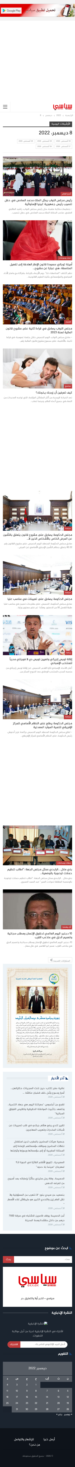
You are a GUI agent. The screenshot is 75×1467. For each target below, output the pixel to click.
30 (27, 1409)
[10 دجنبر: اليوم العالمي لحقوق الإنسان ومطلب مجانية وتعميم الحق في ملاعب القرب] (37, 909)
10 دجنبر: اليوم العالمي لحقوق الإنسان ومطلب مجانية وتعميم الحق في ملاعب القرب (39, 935)
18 (7, 1397)
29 (36, 1409)
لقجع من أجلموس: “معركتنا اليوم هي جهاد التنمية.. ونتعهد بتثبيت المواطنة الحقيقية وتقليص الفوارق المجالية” (36, 1109)
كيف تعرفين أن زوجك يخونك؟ (54, 392)
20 (58, 1403)
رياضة (68, 653)
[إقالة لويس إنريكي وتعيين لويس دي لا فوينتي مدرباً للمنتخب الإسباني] (37, 635)
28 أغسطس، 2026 (26, 141)
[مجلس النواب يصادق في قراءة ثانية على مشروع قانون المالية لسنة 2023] (37, 304)
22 (36, 1403)
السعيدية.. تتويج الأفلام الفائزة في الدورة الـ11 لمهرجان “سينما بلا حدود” (40, 1164)
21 (47, 1403)
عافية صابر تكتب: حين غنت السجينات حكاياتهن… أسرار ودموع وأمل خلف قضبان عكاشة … (37, 1090)
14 (47, 1397)
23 (27, 1403)
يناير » (59, 1414)
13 (58, 1397)
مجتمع (68, 386)
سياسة (68, 528)
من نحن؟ (34, 1444)
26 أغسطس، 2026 (44, 146)
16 (27, 1397)
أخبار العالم (66, 194)
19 (68, 1403)
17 (17, 1397)
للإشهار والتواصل (24, 1439)
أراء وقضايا (66, 927)
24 (17, 1403)
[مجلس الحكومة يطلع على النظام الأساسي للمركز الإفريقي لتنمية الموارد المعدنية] (37, 699)
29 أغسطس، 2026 (44, 141)
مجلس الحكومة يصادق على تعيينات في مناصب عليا (40, 599)
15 (36, 1397)
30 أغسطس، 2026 (63, 141)
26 (68, 1409)
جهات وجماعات (64, 863)
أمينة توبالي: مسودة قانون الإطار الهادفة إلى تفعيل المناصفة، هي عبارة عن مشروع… (41, 266)
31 (17, 1409)
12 (68, 1397)
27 (58, 1409)
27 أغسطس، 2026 (63, 146)
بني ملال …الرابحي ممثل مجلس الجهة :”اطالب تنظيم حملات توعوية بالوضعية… (39, 871)
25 (7, 1403)
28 (47, 1409)
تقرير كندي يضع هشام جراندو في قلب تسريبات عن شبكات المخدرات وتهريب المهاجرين (36, 1127)
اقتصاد (68, 322)
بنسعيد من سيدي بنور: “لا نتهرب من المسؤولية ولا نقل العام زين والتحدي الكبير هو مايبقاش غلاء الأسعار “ (36, 1200)
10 (17, 1391)
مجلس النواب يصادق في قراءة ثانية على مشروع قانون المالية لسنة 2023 (39, 330)
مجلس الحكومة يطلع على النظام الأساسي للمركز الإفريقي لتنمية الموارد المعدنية (42, 725)
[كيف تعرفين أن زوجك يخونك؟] (37, 369)
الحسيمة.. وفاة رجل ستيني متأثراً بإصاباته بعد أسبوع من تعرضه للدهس (36, 1181)
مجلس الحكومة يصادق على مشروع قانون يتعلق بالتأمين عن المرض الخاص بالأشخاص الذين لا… (37, 536)
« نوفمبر (68, 1414)
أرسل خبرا (49, 1439)
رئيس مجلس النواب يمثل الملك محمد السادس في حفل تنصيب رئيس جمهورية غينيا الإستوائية (38, 202)
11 (7, 1391)
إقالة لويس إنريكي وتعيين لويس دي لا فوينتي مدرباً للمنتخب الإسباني (41, 661)
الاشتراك (14, 1344)
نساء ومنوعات (65, 258)
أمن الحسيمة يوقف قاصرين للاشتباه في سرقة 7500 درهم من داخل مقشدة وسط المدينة (36, 1218)
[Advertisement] (37, 58)
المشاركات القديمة (61, 960)
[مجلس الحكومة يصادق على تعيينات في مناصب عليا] (37, 575)
